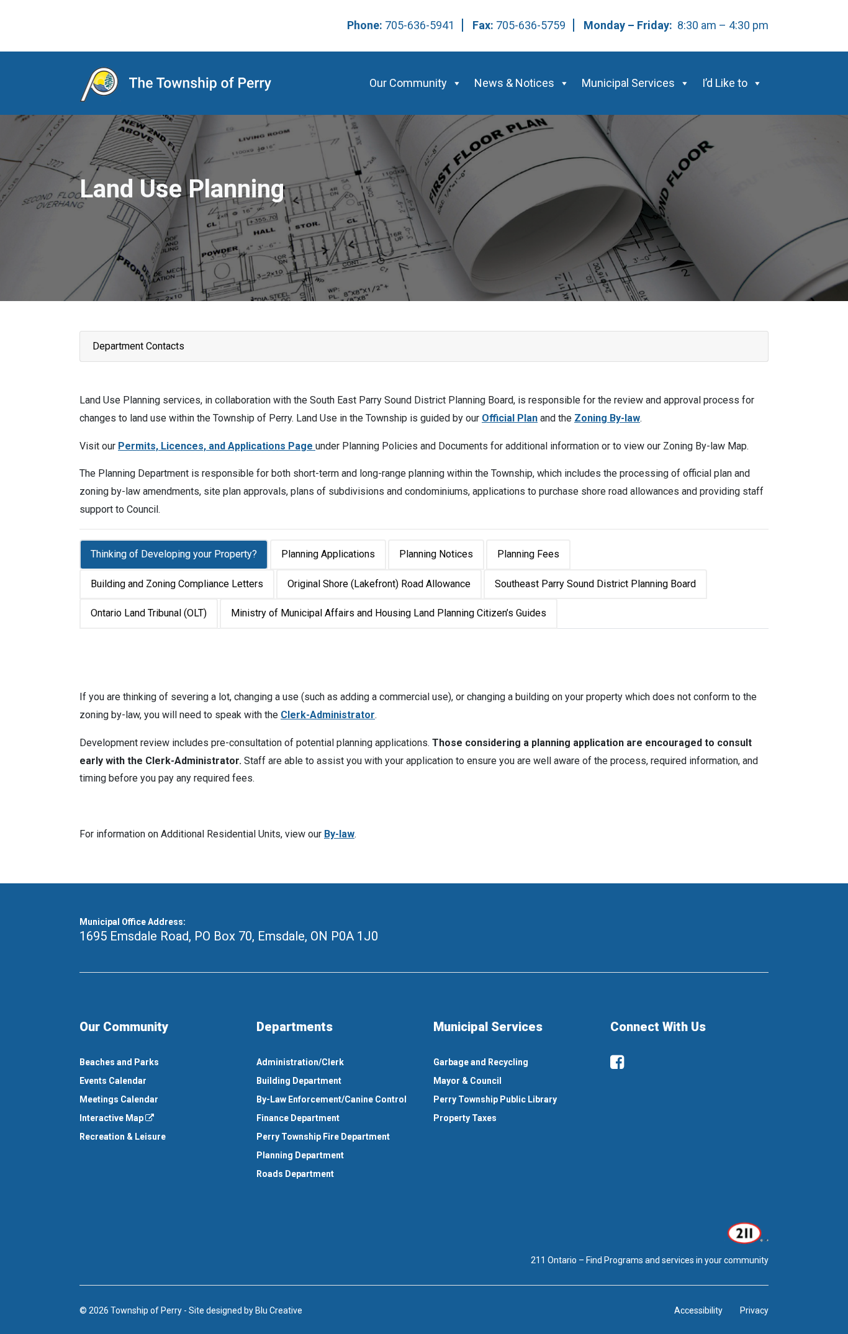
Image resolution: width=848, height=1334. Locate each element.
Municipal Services (628, 82)
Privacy (754, 1310)
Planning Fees (528, 554)
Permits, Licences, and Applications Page (216, 446)
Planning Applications (328, 554)
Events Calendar (113, 1081)
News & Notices (514, 82)
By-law (339, 834)
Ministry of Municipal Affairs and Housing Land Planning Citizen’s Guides (388, 613)
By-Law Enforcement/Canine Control (331, 1099)
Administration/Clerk (300, 1062)
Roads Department (295, 1174)
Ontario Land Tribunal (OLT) (149, 613)
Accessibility (698, 1310)
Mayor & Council (467, 1081)
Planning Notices (436, 554)
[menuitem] (158, 1062)
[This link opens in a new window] (746, 1232)
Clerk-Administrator (328, 715)
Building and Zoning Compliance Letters (177, 584)
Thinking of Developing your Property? (174, 554)
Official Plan (510, 418)
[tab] (174, 554)
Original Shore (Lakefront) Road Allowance (379, 584)
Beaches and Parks (119, 1062)
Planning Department (300, 1155)
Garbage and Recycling (480, 1062)
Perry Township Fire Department (323, 1137)
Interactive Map (112, 1118)
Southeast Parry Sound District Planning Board (595, 584)
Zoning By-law (607, 418)
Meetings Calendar (118, 1099)
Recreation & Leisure (122, 1137)
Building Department (298, 1081)
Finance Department (298, 1118)
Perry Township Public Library (495, 1099)
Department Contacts (138, 346)
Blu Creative (278, 1310)
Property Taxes (465, 1118)
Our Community (408, 82)
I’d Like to (724, 82)
